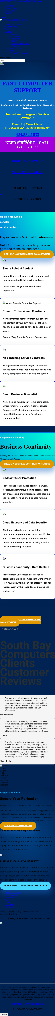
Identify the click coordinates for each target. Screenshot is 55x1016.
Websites (9, 29)
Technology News (13, 48)
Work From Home (13, 24)
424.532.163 (26, 147)
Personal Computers (19, 53)
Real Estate (15, 39)
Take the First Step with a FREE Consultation (20, 621)
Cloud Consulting (18, 41)
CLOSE (4, 1015)
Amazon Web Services (20, 43)
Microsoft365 (16, 36)
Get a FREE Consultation (18, 825)
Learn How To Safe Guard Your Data (25, 885)
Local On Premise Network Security (19, 861)
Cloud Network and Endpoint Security (20, 830)
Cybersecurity (11, 895)
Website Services (27, 172)
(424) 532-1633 (6, 1)
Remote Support (12, 8)
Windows (15, 46)
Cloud (8, 900)
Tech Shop (9, 51)
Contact (8, 13)
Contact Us (10, 907)
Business (14, 34)
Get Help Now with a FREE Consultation (27, 254)
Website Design (12, 890)
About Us (9, 6)
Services (8, 31)
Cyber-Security (11, 27)
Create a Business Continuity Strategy (27, 464)
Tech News (10, 10)
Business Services (27, 160)
